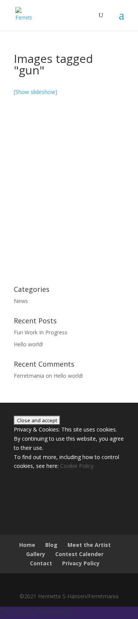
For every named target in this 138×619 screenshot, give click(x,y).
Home (27, 544)
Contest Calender (79, 554)
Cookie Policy (77, 465)
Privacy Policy (81, 563)
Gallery (35, 554)
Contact (41, 563)
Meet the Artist (89, 544)
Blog (51, 544)
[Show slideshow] (35, 91)
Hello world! (28, 344)
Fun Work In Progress (40, 332)
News (21, 301)
